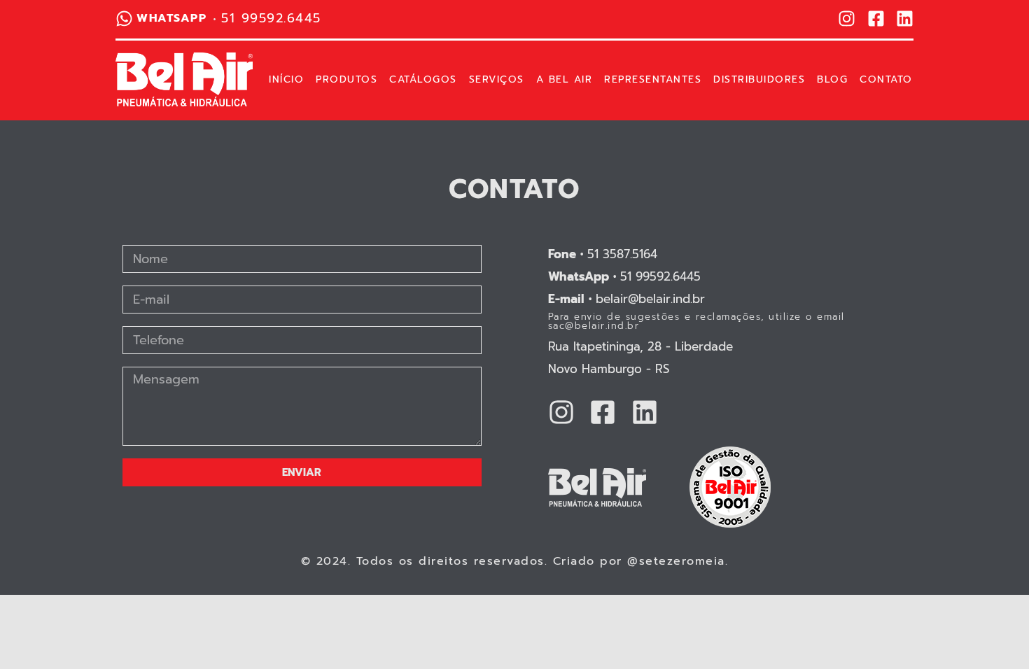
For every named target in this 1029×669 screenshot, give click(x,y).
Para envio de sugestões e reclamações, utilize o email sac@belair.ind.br (696, 321)
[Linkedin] (904, 18)
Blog (832, 80)
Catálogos (423, 80)
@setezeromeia (676, 561)
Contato (886, 80)
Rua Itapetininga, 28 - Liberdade (640, 346)
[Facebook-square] (876, 18)
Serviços (496, 80)
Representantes (652, 80)
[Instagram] (846, 18)
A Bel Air (564, 80)
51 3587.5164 (602, 254)
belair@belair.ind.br (626, 299)
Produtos (346, 80)
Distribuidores (759, 80)
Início (286, 80)
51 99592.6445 (624, 276)
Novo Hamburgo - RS (609, 369)
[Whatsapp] (124, 18)
